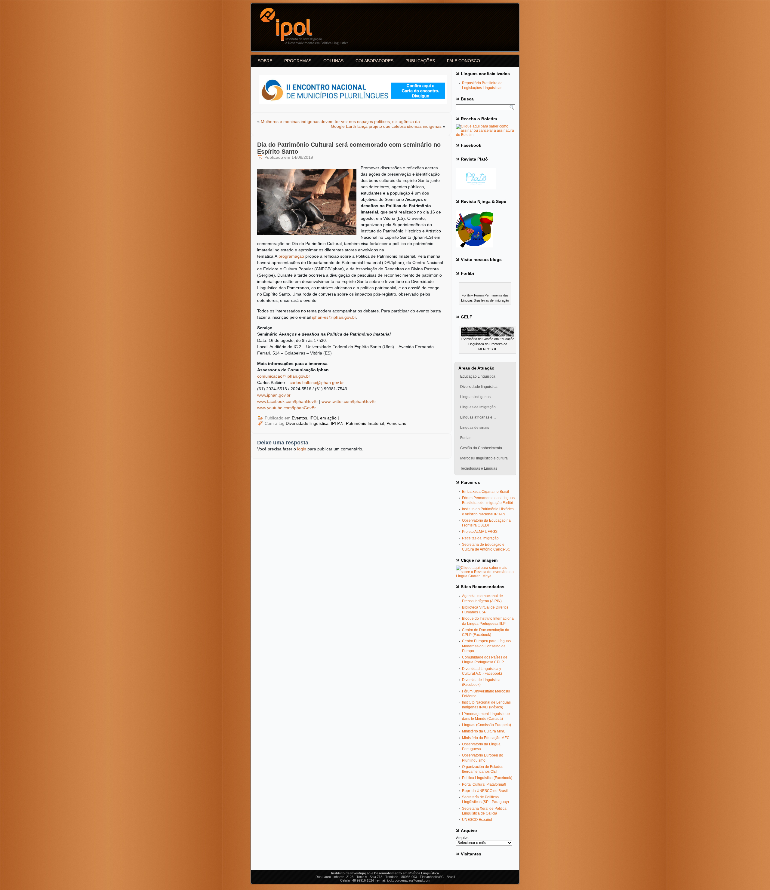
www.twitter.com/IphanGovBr (349, 401)
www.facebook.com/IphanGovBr (287, 401)
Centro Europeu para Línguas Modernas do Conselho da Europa (486, 646)
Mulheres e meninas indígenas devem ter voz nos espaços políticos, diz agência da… (342, 121)
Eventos (299, 418)
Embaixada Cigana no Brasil (485, 491)
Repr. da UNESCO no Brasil (485, 791)
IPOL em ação (323, 418)
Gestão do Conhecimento (481, 448)
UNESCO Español (477, 820)
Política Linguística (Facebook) (487, 778)
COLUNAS (333, 60)
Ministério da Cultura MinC (484, 731)
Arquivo (462, 838)
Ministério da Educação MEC (486, 738)
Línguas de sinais (474, 427)
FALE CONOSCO (463, 60)
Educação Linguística (477, 376)
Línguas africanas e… (478, 417)
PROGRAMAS (297, 60)
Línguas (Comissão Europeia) (486, 725)
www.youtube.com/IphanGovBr (286, 407)
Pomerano (396, 423)
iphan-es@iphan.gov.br (334, 317)
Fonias (465, 438)
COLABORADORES (374, 60)
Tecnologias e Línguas (478, 468)
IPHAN (337, 423)
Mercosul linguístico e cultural (484, 458)
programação (291, 256)
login (301, 449)
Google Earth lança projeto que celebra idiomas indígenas (386, 126)
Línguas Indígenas (475, 397)
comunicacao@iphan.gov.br (283, 376)
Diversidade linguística (307, 423)
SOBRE (265, 60)
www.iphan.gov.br (274, 395)
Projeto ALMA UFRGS (479, 531)
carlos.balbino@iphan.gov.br (317, 382)
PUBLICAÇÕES (420, 60)
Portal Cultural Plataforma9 (484, 784)
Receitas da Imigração (480, 538)
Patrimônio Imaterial (365, 423)
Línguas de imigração (478, 407)
